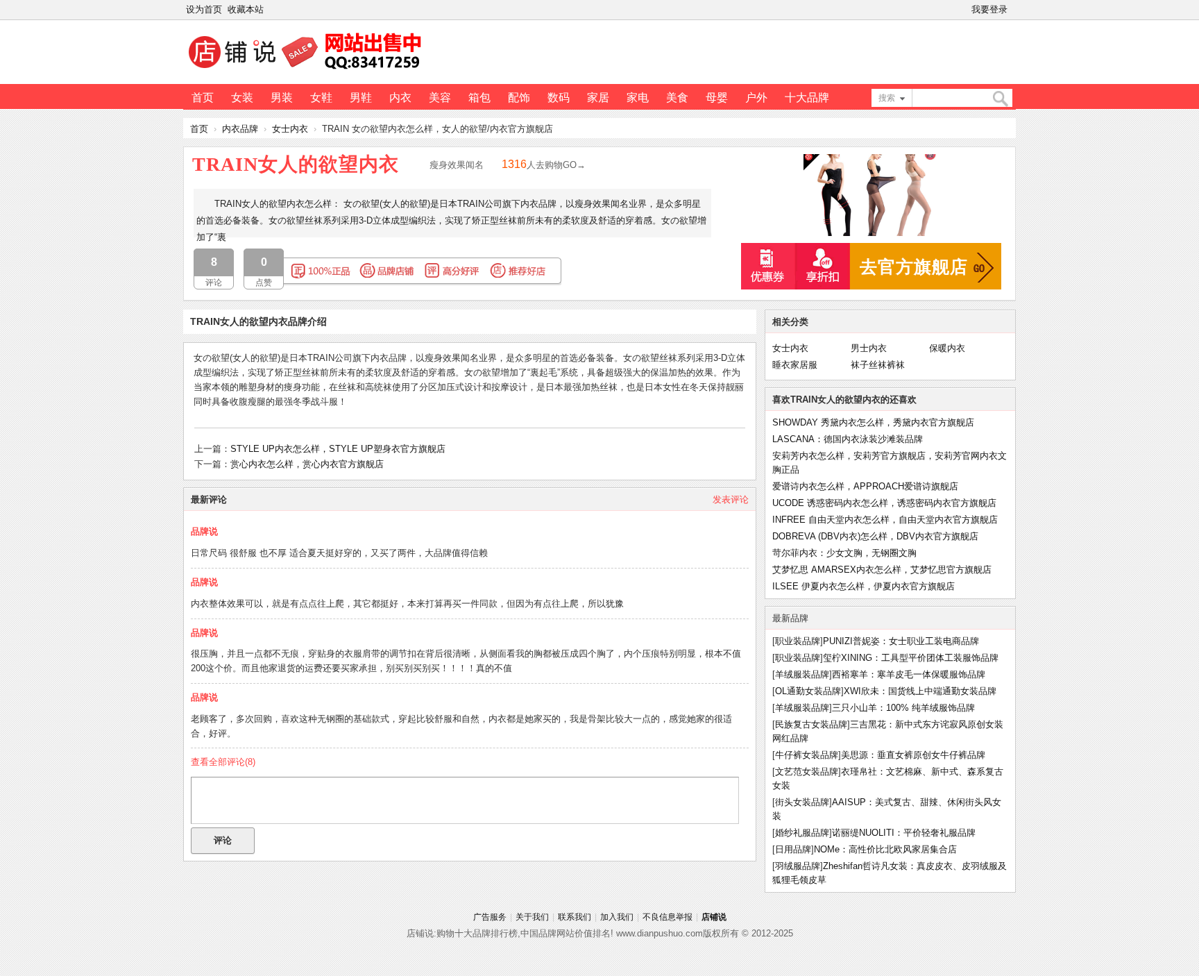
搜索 (886, 98)
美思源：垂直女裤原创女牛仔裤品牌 (913, 755)
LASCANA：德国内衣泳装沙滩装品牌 (847, 439)
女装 (242, 97)
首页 (203, 97)
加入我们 (616, 917)
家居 (598, 97)
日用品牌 (793, 849)
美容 (440, 97)
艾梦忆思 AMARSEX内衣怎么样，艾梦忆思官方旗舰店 (882, 569)
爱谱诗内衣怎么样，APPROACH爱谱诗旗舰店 (865, 486)
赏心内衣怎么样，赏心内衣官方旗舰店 (307, 464)
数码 (558, 97)
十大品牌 (807, 97)
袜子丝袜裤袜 (878, 365)
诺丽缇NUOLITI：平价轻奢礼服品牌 (904, 832)
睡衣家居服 (794, 365)
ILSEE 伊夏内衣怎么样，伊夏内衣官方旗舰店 (863, 586)
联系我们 (574, 917)
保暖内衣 (947, 348)
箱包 (479, 97)
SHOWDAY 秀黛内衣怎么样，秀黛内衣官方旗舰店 (873, 422)
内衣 (400, 97)
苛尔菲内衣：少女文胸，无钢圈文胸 (844, 553)
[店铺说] (307, 70)
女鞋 (321, 97)
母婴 (717, 97)
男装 (282, 97)
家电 (638, 97)
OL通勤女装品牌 (808, 691)
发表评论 (731, 499)
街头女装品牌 (802, 802)
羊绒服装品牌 (802, 674)
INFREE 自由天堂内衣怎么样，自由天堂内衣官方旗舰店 (885, 519)
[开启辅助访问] (1013, 9)
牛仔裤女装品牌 (806, 755)
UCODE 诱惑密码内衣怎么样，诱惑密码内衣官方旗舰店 (884, 503)
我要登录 (989, 9)
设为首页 (204, 9)
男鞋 (361, 97)
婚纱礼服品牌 (802, 832)
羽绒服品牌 (797, 866)
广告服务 (490, 917)
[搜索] (999, 99)
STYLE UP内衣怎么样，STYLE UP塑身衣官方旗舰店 (337, 449)
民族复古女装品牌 (811, 724)
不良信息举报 (667, 917)
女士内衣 (290, 129)
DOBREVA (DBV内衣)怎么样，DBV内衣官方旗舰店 (875, 536)
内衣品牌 (240, 129)
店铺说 (713, 917)
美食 (677, 97)
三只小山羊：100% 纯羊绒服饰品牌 (903, 707)
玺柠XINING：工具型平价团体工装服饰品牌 (910, 658)
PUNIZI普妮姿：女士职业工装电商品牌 (901, 641)
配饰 (519, 97)
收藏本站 (246, 9)
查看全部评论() (223, 762)
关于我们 (532, 917)
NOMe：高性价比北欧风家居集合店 (885, 849)
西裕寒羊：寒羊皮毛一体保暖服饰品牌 (908, 674)
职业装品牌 (797, 641)
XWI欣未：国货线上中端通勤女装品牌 (920, 691)
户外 (756, 97)
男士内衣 (869, 348)
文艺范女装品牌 (806, 771)
